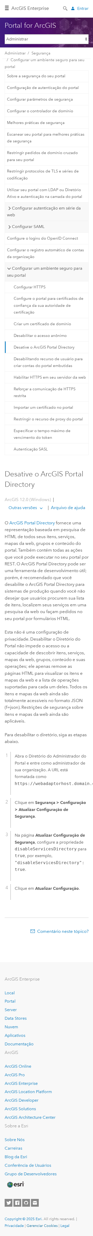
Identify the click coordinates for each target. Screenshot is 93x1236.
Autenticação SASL (31, 449)
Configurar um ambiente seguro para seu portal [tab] (44, 271)
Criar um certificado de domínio (42, 324)
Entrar (83, 8)
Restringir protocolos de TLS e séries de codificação (43, 174)
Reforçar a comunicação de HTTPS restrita (44, 392)
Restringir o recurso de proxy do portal (48, 419)
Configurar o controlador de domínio (40, 111)
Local (10, 992)
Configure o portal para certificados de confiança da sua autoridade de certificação (48, 305)
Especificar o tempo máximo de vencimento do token (42, 434)
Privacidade (14, 1226)
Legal (64, 1226)
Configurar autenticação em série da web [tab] (44, 211)
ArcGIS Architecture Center (30, 1117)
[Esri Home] (15, 1185)
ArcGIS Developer (21, 1100)
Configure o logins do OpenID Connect (42, 238)
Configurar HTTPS (29, 287)
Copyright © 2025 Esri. (24, 1219)
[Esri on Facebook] (17, 1203)
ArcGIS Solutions (20, 1108)
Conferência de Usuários (28, 1165)
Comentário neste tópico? (63, 931)
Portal (10, 1001)
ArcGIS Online (18, 1066)
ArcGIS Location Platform (28, 1091)
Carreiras (13, 1148)
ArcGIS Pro (15, 1074)
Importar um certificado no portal (43, 407)
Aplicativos (15, 1035)
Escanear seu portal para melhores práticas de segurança (45, 137)
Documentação (19, 1043)
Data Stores (16, 1018)
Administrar (15, 53)
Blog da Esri (16, 1156)
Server (11, 1009)
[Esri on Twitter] (8, 1203)
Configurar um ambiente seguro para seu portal (44, 63)
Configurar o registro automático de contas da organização (45, 253)
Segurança (41, 53)
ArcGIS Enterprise (30, 8)
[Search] (65, 8)
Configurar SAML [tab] (28, 226)
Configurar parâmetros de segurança (40, 99)
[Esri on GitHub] (26, 1203)
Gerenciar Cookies (42, 1226)
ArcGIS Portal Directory (32, 522)
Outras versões (23, 507)
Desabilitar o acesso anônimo (40, 335)
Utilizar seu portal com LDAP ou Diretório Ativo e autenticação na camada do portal (44, 193)
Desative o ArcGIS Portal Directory (44, 347)
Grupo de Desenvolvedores (31, 1173)
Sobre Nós (15, 1139)
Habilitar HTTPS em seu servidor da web (50, 377)
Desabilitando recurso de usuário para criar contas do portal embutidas (48, 362)
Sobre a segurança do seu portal (36, 76)
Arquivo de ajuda (67, 507)
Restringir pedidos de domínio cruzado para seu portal (42, 156)
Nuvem (11, 1026)
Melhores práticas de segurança (36, 122)
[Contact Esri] (35, 1203)
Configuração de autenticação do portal (43, 87)
